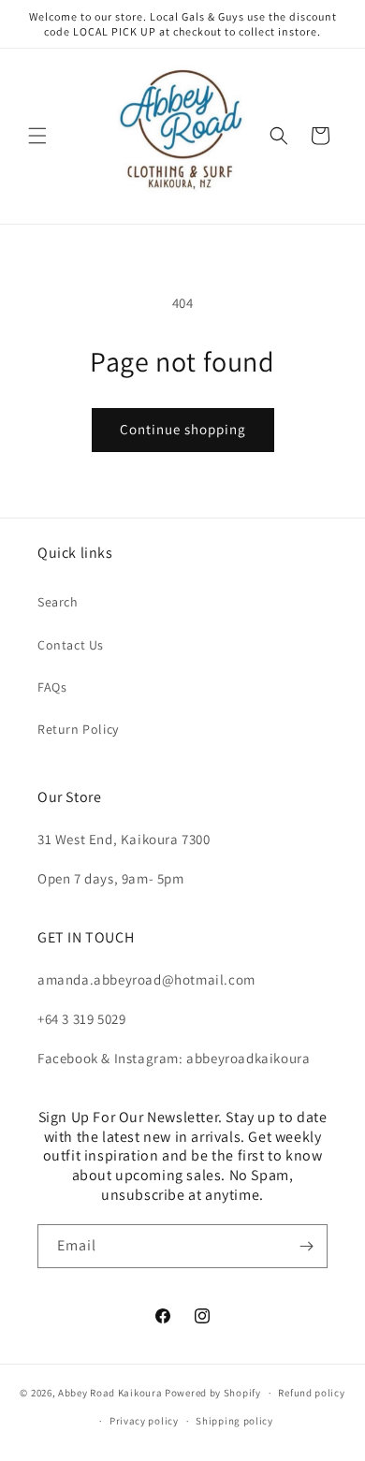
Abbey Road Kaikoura (110, 1392)
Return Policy (78, 729)
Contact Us (70, 644)
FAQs (51, 687)
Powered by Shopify (213, 1392)
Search (58, 601)
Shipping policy (234, 1420)
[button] (37, 135)
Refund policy (311, 1392)
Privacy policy (144, 1420)
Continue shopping (183, 429)
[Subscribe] (306, 1246)
